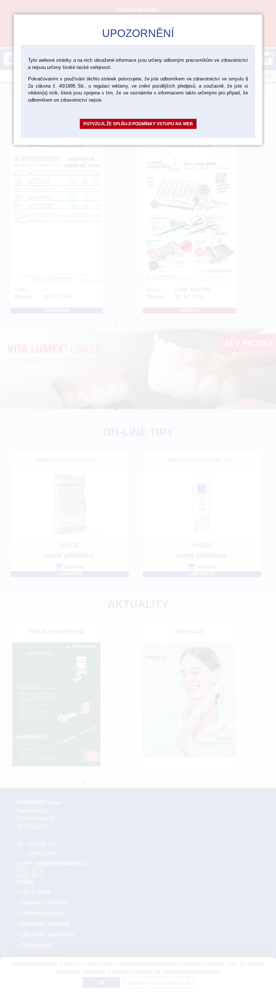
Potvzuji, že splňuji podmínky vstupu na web (138, 123)
